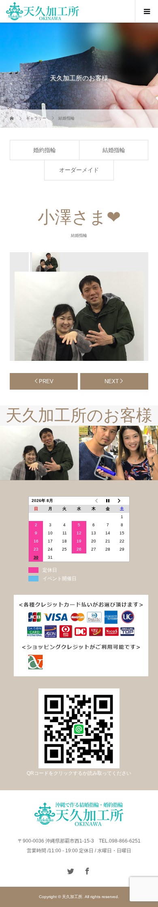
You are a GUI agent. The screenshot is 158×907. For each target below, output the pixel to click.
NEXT (112, 381)
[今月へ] (107, 501)
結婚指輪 (113, 150)
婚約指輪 (44, 150)
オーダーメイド (79, 170)
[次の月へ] (122, 501)
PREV (46, 381)
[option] (45, 262)
